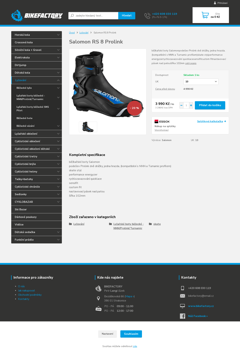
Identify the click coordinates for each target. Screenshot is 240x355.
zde (135, 346)
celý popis (190, 63)
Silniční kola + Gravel (28, 50)
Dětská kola (22, 72)
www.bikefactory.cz (201, 306)
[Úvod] (38, 15)
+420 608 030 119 (164, 14)
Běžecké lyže (24, 88)
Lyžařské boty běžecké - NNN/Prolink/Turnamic (31, 97)
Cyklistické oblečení (27, 141)
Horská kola (22, 35)
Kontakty (23, 299)
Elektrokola (22, 57)
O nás (21, 286)
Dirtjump (20, 65)
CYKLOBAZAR (24, 202)
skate (157, 224)
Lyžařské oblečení (26, 134)
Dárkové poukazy (26, 217)
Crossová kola (24, 42)
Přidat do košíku (210, 105)
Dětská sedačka (25, 232)
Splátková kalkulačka (210, 121)
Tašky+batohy (24, 179)
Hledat (127, 15)
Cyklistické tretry (26, 156)
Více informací (161, 130)
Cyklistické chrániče (27, 187)
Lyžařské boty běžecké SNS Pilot (33, 108)
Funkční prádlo (24, 239)
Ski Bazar (21, 209)
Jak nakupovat (26, 290)
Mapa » (129, 296)
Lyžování (20, 80)
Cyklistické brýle (25, 164)
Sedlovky (21, 194)
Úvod (72, 32)
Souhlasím (131, 334)
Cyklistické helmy (26, 171)
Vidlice (19, 224)
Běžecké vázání (25, 126)
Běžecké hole (24, 118)
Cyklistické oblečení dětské (32, 149)
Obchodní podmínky (30, 295)
